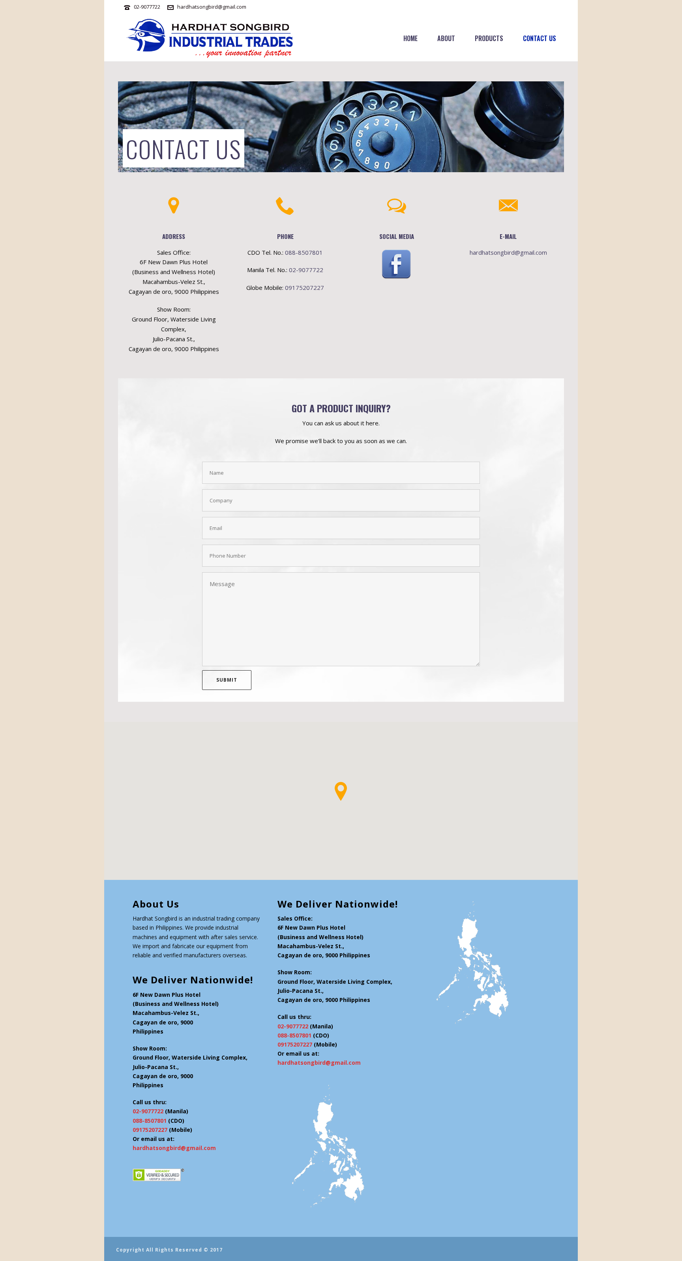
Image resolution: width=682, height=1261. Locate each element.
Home (410, 38)
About (446, 38)
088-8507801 (304, 252)
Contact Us (539, 38)
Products (489, 38)
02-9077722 (147, 6)
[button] (341, 791)
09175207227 (304, 287)
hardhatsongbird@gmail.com (211, 6)
